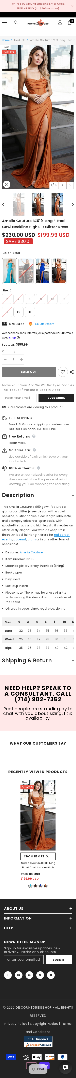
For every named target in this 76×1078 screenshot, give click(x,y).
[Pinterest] (29, 975)
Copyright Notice (44, 1023)
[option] (38, 117)
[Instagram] (18, 975)
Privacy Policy (15, 1023)
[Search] (16, 22)
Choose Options (38, 856)
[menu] (4, 22)
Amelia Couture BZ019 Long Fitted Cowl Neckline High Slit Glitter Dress (38, 865)
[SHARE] (71, 372)
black (35, 886)
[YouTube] (51, 975)
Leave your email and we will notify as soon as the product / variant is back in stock (38, 387)
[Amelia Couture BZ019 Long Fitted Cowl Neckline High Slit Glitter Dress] (38, 815)
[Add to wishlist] (63, 372)
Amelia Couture (31, 552)
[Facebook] (8, 975)
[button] (62, 185)
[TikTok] (40, 975)
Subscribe (56, 398)
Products (20, 40)
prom (32, 539)
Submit (59, 960)
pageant (20, 539)
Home (6, 40)
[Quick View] (51, 791)
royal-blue (41, 886)
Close (72, 6)
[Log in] (60, 22)
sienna (46, 886)
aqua (30, 886)
